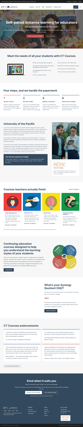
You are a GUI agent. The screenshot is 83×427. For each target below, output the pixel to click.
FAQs (45, 413)
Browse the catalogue (33, 392)
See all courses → (74, 189)
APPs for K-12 (28, 213)
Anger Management (11, 213)
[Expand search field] (75, 7)
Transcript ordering (32, 411)
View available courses (35, 36)
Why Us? (46, 409)
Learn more (8, 269)
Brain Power (47, 213)
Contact (46, 415)
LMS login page (51, 36)
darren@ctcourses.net (65, 411)
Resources (46, 411)
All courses (30, 409)
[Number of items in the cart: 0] (80, 7)
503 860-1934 (64, 409)
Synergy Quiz (31, 413)
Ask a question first (51, 392)
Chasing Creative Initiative (68, 213)
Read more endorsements (12, 366)
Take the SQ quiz (51, 310)
